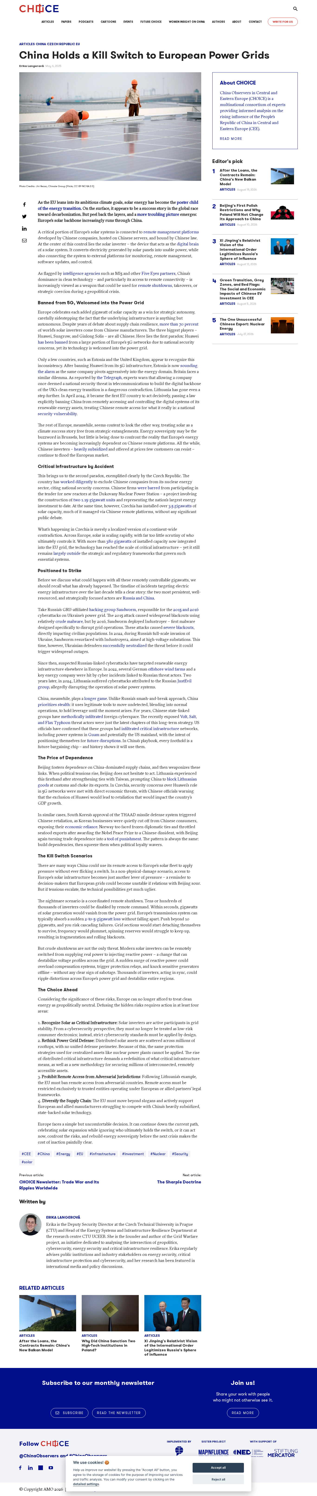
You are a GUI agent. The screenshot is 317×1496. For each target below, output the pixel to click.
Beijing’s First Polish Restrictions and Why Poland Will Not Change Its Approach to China (241, 212)
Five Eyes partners (158, 273)
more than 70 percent (178, 324)
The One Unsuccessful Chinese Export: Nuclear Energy (242, 324)
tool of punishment (124, 838)
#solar (27, 1162)
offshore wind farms (166, 669)
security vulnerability (57, 413)
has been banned (53, 342)
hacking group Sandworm (112, 609)
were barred (148, 487)
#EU (80, 1154)
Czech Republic (61, 44)
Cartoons (108, 22)
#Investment (133, 1154)
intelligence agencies (81, 273)
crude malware (69, 621)
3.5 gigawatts (180, 505)
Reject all (218, 1479)
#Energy (63, 1154)
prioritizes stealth (54, 704)
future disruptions (104, 740)
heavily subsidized (90, 449)
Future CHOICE (151, 22)
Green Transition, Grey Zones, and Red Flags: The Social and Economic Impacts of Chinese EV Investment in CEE (243, 289)
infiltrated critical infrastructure (150, 728)
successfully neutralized (125, 645)
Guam (93, 734)
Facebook (20, 1467)
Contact (255, 22)
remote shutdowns (155, 285)
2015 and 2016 (186, 609)
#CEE (26, 1154)
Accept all (218, 1468)
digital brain (188, 244)
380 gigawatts (119, 541)
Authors (218, 22)
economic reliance (81, 826)
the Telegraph (109, 377)
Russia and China (138, 598)
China (41, 44)
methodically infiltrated (82, 716)
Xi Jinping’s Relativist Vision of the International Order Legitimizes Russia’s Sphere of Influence (170, 1347)
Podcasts (86, 22)
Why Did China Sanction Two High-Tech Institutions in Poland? (108, 1345)
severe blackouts (178, 627)
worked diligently (76, 481)
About (236, 22)
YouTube (51, 1467)
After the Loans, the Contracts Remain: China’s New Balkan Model (44, 1345)
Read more (231, 138)
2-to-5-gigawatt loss (103, 919)
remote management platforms (171, 232)
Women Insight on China (187, 22)
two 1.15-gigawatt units (94, 499)
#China (43, 1154)
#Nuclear (157, 1154)
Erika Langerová (31, 66)
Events (128, 22)
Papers (66, 22)
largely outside (67, 553)
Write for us (283, 22)
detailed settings (86, 1484)
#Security (180, 1154)
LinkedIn (30, 1467)
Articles (48, 22)
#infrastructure (103, 1154)
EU (78, 44)
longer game (95, 698)
